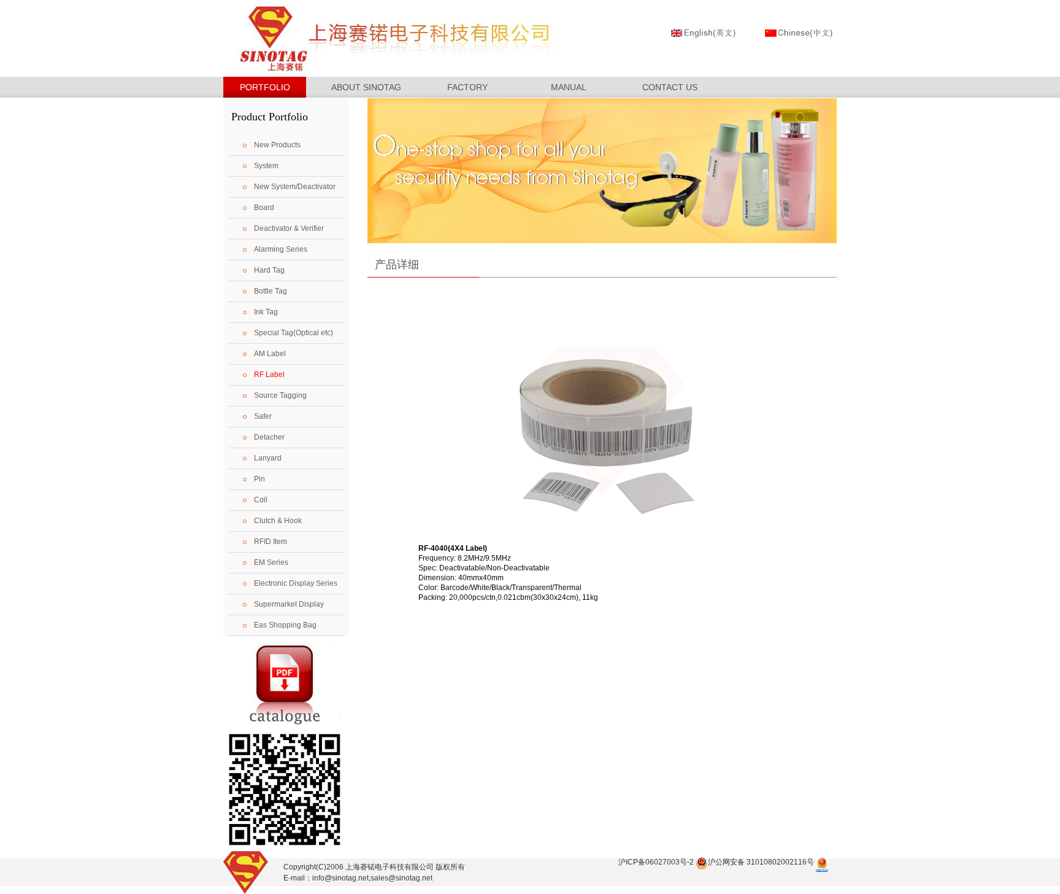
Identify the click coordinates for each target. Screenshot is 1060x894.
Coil (260, 500)
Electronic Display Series (295, 583)
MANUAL (568, 87)
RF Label (269, 374)
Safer (263, 416)
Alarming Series (280, 249)
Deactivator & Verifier (289, 228)
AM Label (270, 353)
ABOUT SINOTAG (366, 87)
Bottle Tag (270, 291)
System (266, 165)
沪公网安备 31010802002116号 (761, 862)
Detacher (269, 437)
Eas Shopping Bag (285, 625)
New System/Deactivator (295, 186)
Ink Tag (266, 312)
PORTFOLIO (265, 87)
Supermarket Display (289, 604)
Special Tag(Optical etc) (293, 332)
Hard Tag (269, 270)
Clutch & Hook (278, 520)
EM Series (271, 562)
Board (264, 207)
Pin (259, 479)
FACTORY (467, 87)
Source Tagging (280, 395)
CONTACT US (669, 87)
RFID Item (270, 541)
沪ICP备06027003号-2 (656, 862)
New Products (277, 145)
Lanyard (268, 458)
